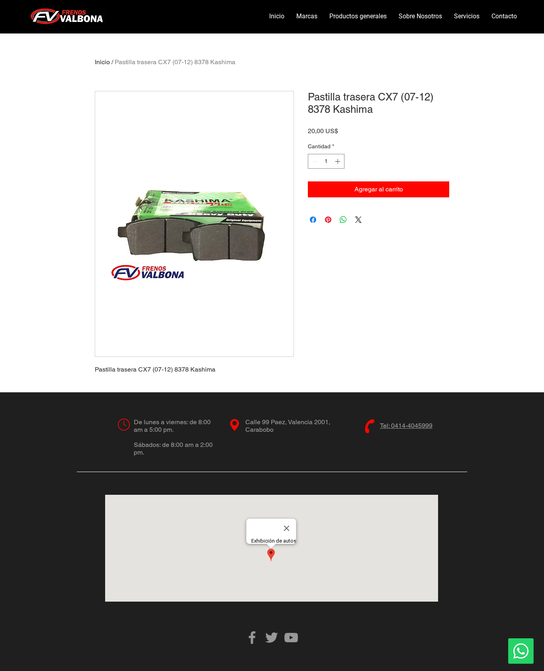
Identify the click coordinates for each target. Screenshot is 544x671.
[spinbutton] (326, 161)
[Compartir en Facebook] (313, 219)
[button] (306, 16)
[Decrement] (314, 161)
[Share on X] (358, 219)
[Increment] (338, 161)
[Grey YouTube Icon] (291, 637)
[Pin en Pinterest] (328, 219)
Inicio (102, 62)
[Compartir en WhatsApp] (343, 219)
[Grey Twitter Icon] (271, 637)
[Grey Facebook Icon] (252, 637)
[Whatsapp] (521, 651)
